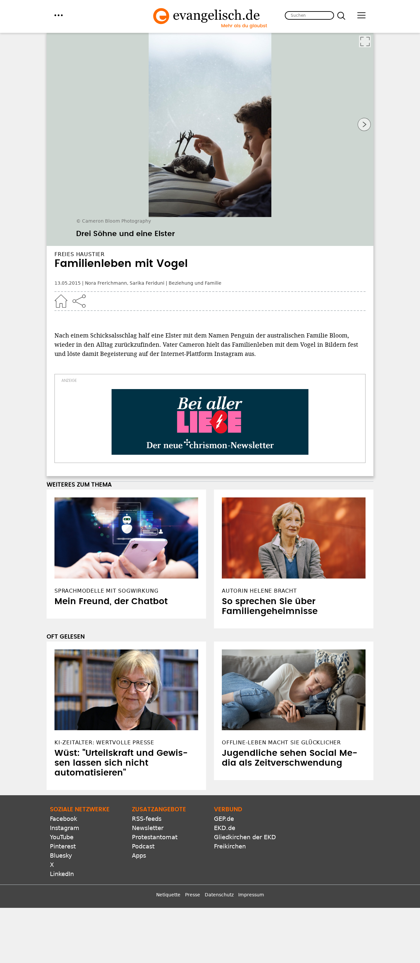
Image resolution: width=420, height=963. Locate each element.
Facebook (63, 818)
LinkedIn (62, 873)
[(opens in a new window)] (210, 422)
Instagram (64, 827)
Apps (139, 855)
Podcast (143, 846)
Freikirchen (230, 846)
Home (61, 301)
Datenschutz (219, 894)
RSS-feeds (146, 818)
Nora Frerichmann (106, 283)
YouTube (62, 837)
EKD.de (224, 827)
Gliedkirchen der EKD (245, 837)
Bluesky (61, 855)
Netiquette (168, 894)
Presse (192, 894)
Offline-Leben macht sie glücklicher (281, 742)
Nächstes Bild (364, 124)
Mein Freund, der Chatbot (111, 601)
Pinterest (63, 846)
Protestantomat (155, 837)
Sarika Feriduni (147, 283)
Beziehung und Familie (195, 283)
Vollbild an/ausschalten (365, 41)
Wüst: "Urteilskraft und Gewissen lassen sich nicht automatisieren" (121, 763)
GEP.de (224, 818)
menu (58, 15)
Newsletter (147, 827)
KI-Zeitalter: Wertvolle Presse (104, 742)
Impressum (251, 894)
